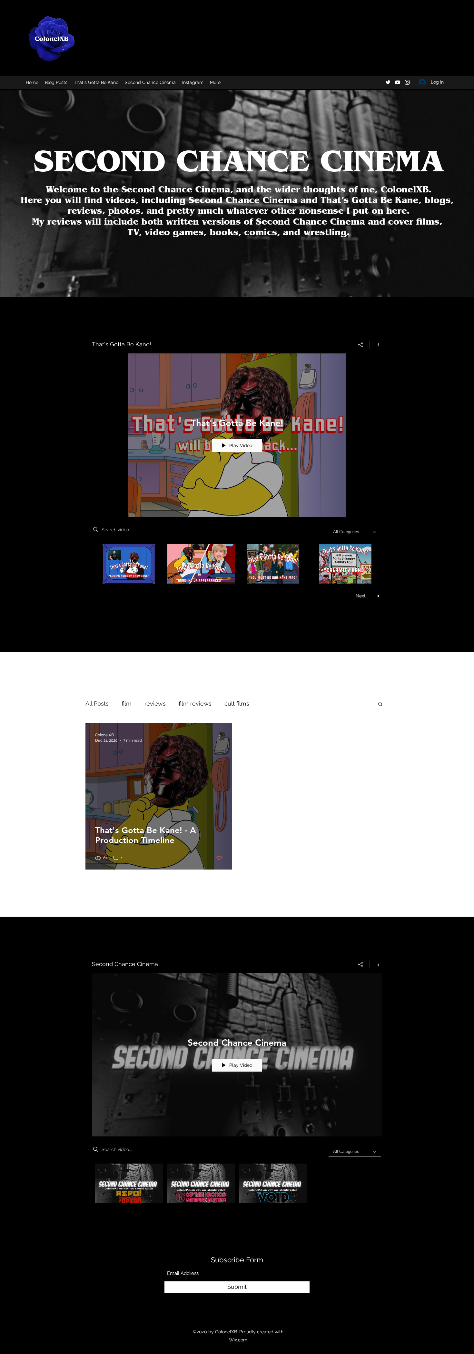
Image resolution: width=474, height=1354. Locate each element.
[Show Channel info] (376, 345)
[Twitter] (388, 82)
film (127, 703)
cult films (236, 703)
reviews (155, 703)
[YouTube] (397, 82)
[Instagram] (407, 82)
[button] (380, 704)
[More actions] (221, 737)
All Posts (97, 703)
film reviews (195, 703)
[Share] (361, 345)
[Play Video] (129, 564)
